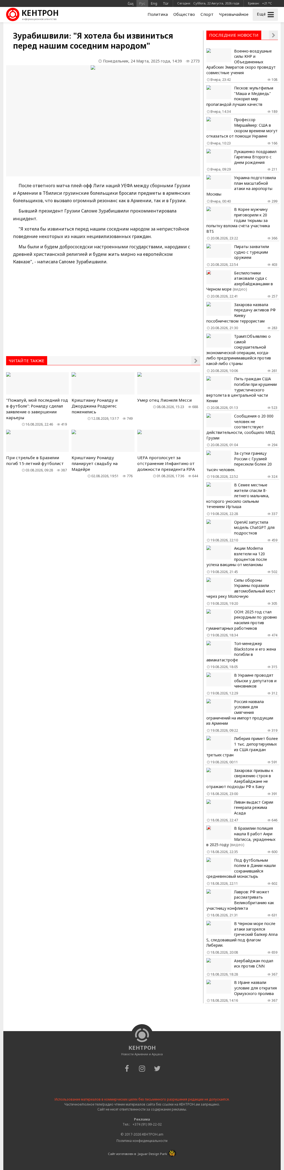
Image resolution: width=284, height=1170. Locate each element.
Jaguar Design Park (152, 1154)
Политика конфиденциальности (142, 1140)
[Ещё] (195, 360)
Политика (158, 14)
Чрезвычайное (233, 14)
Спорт (207, 14)
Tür (166, 3)
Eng (154, 3)
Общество (184, 14)
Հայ (131, 3)
